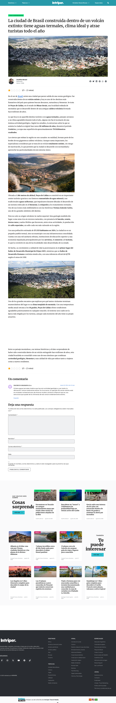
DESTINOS (51, 638)
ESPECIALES (98, 638)
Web (9, 454)
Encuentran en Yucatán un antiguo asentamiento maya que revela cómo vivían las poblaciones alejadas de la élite (45, 510)
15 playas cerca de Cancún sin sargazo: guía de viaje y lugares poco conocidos (69, 549)
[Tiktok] (30, 660)
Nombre (11, 438)
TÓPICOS (51, 664)
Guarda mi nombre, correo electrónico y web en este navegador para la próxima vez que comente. (38, 464)
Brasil (20, 96)
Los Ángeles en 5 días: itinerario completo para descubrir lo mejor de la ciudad (19, 584)
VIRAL (73, 638)
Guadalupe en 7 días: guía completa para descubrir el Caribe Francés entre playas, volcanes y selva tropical (96, 585)
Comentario (12, 415)
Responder (16, 398)
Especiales (99, 3)
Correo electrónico (15, 446)
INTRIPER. (14, 675)
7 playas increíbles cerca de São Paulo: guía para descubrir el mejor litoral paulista (45, 549)
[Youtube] (18, 660)
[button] (108, 2)
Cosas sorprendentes (16, 15)
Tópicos (25, 3)
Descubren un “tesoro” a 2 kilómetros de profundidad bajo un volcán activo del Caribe (70, 508)
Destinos (11, 3)
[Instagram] (7, 660)
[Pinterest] (24, 660)
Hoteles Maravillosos (80, 3)
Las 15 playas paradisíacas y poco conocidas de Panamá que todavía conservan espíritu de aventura (44, 585)
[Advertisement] (41, 333)
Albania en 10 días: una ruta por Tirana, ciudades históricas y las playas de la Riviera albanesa (19, 550)
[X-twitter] (13, 660)
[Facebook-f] (2, 660)
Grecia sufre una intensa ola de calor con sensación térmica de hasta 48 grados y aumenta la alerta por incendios (95, 510)
